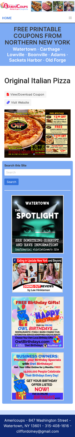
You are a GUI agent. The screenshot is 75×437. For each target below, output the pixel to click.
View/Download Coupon (27, 94)
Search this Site (15, 165)
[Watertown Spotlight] (37, 252)
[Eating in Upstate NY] (37, 291)
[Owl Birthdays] (37, 347)
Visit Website (20, 102)
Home (7, 18)
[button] (70, 18)
